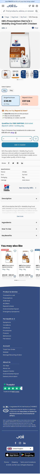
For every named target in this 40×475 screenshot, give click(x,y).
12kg (11, 90)
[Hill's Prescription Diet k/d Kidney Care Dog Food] (9, 256)
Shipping (15, 462)
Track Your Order (9, 349)
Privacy (6, 462)
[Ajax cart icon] (37, 6)
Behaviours (7, 336)
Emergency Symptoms (11, 312)
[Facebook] (8, 163)
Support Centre (8, 371)
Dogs (7, 17)
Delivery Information (10, 376)
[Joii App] (30, 6)
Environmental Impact (11, 309)
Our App (6, 366)
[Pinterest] (17, 163)
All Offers (6, 303)
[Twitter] (13, 163)
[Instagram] (20, 443)
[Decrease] (3, 138)
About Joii (6, 368)
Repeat (10, 276)
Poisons (6, 333)
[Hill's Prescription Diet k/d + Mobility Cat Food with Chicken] (26, 256)
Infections (6, 328)
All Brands (6, 301)
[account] (33, 6)
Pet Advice (7, 339)
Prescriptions (7, 298)
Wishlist (5, 352)
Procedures (7, 331)
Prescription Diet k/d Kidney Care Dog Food (8, 266)
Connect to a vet (9, 295)
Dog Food (15, 17)
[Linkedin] (24, 443)
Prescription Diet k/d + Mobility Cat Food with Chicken (25, 266)
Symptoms (7, 322)
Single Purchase (9, 97)
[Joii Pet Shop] (12, 6)
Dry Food (23, 17)
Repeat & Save (27, 97)
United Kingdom (18, 448)
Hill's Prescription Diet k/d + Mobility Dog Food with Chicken (19, 22)
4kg (4, 90)
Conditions (7, 325)
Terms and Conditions (28, 462)
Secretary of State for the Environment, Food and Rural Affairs (23, 414)
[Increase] (30, 138)
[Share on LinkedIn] (22, 163)
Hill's (3, 28)
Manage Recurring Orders (12, 355)
